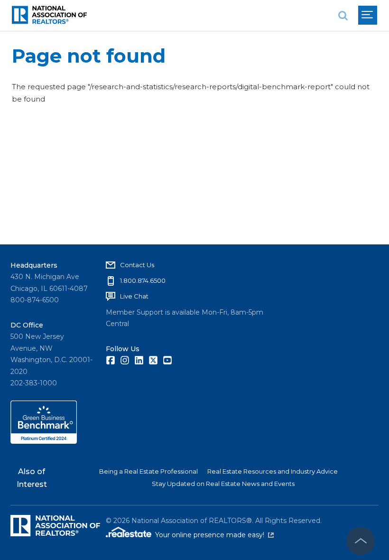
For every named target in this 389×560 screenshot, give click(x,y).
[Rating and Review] (43, 441)
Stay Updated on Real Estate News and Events (223, 483)
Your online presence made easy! (214, 535)
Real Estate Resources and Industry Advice (272, 471)
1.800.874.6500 (143, 280)
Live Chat (134, 296)
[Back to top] (360, 541)
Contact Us (137, 265)
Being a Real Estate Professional (148, 471)
